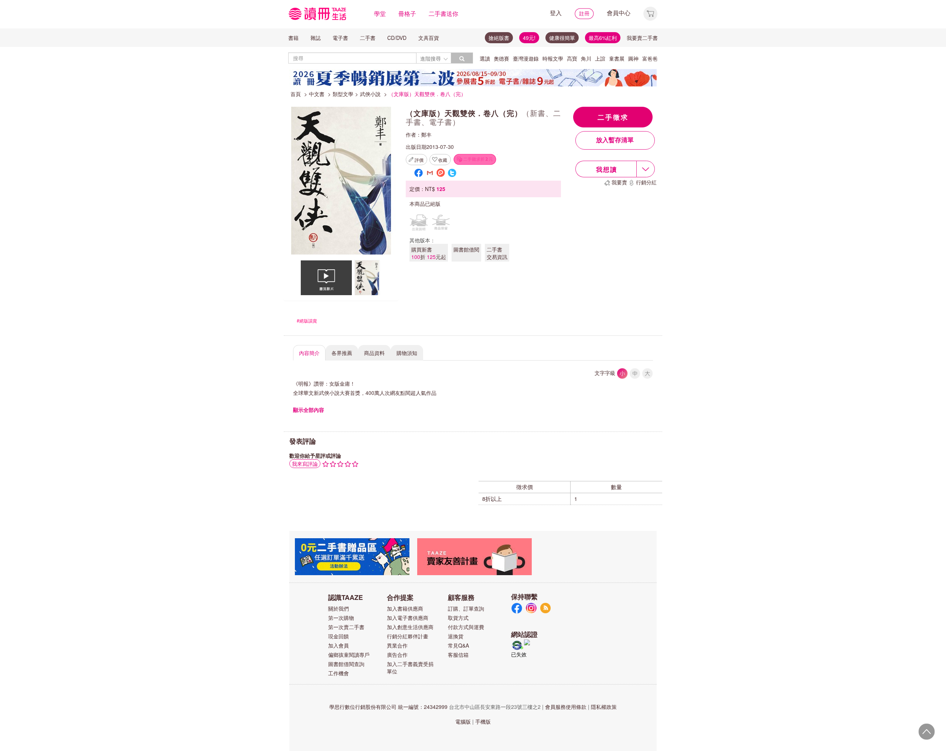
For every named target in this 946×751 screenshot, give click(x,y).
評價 (419, 160)
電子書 (340, 37)
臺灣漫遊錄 (526, 58)
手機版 (483, 721)
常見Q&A (458, 645)
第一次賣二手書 (346, 627)
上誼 (600, 58)
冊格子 (407, 13)
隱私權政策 (604, 706)
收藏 (442, 160)
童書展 (617, 58)
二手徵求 (613, 117)
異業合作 (397, 645)
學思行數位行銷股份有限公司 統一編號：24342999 (388, 706)
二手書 (367, 37)
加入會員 (338, 645)
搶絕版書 (499, 37)
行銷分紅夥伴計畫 (407, 636)
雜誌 (315, 37)
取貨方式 (458, 617)
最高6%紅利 (603, 37)
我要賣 (619, 182)
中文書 (316, 94)
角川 (586, 58)
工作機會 (338, 673)
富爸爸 (650, 58)
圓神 (633, 58)
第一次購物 (341, 617)
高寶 (572, 58)
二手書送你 (443, 13)
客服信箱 (458, 654)
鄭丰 (426, 134)
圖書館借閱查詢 (346, 664)
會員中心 (618, 12)
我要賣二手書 (642, 37)
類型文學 (343, 94)
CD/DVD (396, 37)
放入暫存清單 (615, 140)
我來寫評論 (305, 463)
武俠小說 (370, 94)
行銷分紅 (646, 182)
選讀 (485, 58)
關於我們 (338, 608)
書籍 (293, 37)
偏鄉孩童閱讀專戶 (349, 654)
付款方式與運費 (466, 627)
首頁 (295, 94)
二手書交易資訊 (497, 253)
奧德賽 (501, 58)
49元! (529, 37)
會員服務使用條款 (565, 706)
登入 (556, 12)
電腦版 (463, 721)
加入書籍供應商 (405, 608)
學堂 (380, 13)
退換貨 (455, 636)
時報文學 (552, 58)
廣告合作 (397, 654)
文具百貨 (428, 37)
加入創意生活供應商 (410, 627)
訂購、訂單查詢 (466, 608)
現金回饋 (338, 636)
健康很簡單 (562, 37)
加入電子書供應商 (407, 617)
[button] (650, 12)
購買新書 (428, 253)
